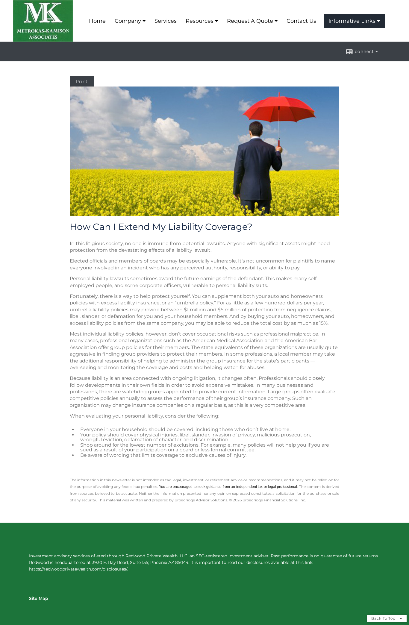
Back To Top (384, 618)
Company (128, 21)
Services (165, 21)
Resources (199, 21)
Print (82, 81)
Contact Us (301, 21)
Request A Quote (250, 21)
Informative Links (351, 21)
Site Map (38, 598)
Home (97, 21)
